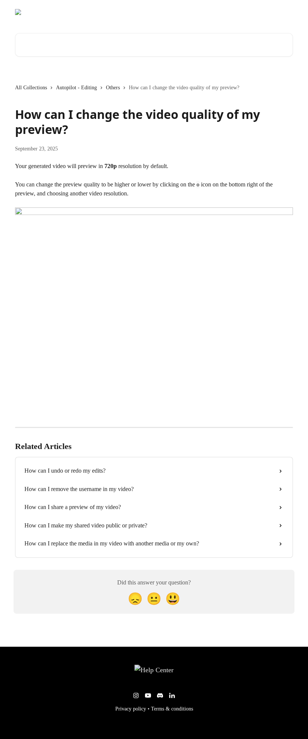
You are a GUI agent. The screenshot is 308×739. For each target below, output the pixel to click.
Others (113, 87)
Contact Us (275, 12)
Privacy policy (130, 709)
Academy (243, 12)
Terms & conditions (172, 709)
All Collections (31, 87)
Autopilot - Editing (76, 87)
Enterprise (212, 12)
